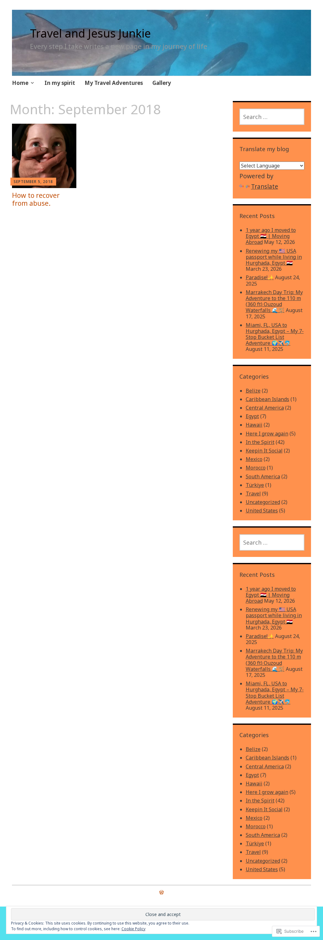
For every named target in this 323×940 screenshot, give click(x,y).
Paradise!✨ (260, 277)
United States (262, 510)
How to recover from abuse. (36, 199)
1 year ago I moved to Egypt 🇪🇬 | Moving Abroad (271, 236)
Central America (265, 407)
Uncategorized (263, 502)
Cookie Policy (133, 928)
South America (263, 476)
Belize (253, 390)
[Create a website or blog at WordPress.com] (161, 892)
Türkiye (255, 485)
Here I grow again (267, 433)
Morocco (256, 467)
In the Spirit (260, 442)
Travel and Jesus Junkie (90, 33)
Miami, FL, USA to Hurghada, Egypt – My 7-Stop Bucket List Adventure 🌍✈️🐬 (275, 334)
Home (20, 82)
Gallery (161, 82)
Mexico (254, 459)
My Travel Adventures (114, 82)
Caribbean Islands (267, 399)
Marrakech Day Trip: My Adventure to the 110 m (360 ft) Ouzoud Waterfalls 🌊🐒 (274, 301)
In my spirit (59, 82)
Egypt (252, 416)
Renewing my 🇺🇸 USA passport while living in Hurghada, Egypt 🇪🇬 (274, 256)
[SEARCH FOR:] (272, 117)
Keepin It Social (264, 450)
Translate (264, 186)
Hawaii (254, 424)
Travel (253, 493)
